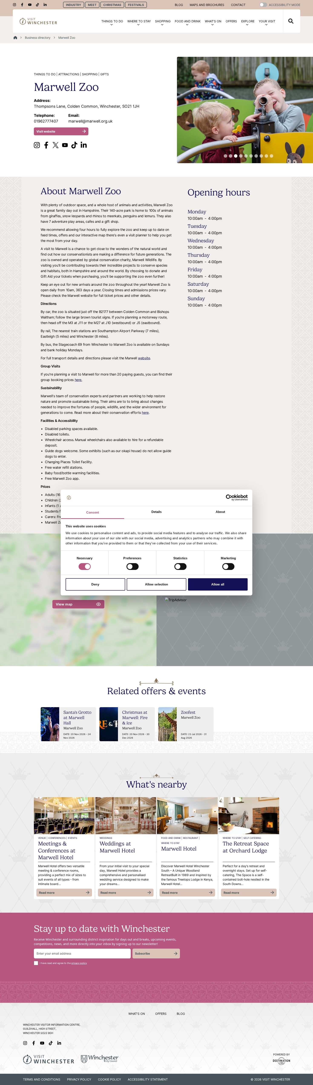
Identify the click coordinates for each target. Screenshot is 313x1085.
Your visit (267, 21)
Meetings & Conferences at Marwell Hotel (56, 850)
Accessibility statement (148, 1079)
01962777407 (46, 118)
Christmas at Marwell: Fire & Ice (135, 717)
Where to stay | (233, 838)
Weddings (106, 838)
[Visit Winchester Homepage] (38, 21)
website (144, 358)
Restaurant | (191, 838)
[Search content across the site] (288, 21)
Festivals (136, 5)
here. (78, 380)
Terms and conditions (41, 1079)
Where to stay (139, 21)
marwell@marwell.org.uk (90, 118)
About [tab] (220, 512)
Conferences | (57, 838)
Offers (231, 21)
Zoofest (188, 712)
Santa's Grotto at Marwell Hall (77, 717)
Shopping (163, 21)
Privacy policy (79, 1079)
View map (64, 604)
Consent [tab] (92, 512)
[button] (263, 5)
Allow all (217, 584)
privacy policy (79, 963)
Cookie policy (109, 1079)
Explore (247, 21)
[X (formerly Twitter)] (56, 145)
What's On (213, 21)
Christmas (112, 5)
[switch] (132, 566)
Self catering (252, 838)
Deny (95, 584)
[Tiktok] (39, 5)
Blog (179, 5)
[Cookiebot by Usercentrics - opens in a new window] (229, 497)
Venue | (42, 838)
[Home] (15, 37)
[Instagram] (16, 5)
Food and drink (188, 21)
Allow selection (156, 584)
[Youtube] (31, 5)
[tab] (225, 156)
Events (72, 838)
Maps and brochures (207, 5)
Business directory (37, 37)
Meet (92, 5)
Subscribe (142, 953)
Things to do (112, 21)
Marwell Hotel (179, 848)
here (145, 412)
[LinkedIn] (46, 5)
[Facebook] (23, 5)
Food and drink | (171, 838)
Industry (73, 5)
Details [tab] (156, 512)
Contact (238, 5)
